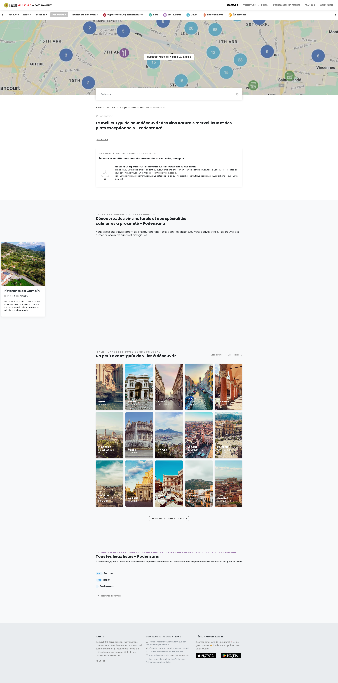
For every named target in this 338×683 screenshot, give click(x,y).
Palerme (223, 447)
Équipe (149, 659)
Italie (26, 14)
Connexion (326, 5)
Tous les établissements (85, 14)
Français (310, 5)
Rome (101, 401)
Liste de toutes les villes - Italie (225, 355)
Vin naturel (250, 5)
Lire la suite (102, 139)
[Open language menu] (317, 5)
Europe (123, 107)
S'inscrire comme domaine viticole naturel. (169, 648)
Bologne (223, 401)
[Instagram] (97, 661)
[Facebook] (104, 661)
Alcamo (193, 495)
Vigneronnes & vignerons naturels (125, 14)
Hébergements (215, 14)
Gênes (132, 449)
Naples (162, 449)
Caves (194, 14)
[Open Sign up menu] (302, 5)
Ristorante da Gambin (22, 291)
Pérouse (104, 495)
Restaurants (174, 14)
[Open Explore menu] (240, 5)
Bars (155, 14)
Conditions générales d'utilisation (169, 659)
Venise (192, 398)
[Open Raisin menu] (270, 5)
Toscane (41, 14)
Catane (133, 498)
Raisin (99, 107)
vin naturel (224, 642)
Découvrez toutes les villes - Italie (169, 518)
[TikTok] (100, 661)
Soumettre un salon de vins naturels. (167, 651)
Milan (132, 401)
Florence (104, 447)
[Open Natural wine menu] (258, 5)
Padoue (163, 495)
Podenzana (58, 14)
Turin (162, 401)
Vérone (193, 447)
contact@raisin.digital (164, 173)
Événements (239, 14)
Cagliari (223, 498)
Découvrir (232, 5)
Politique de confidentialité (158, 662)
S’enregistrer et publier (286, 5)
